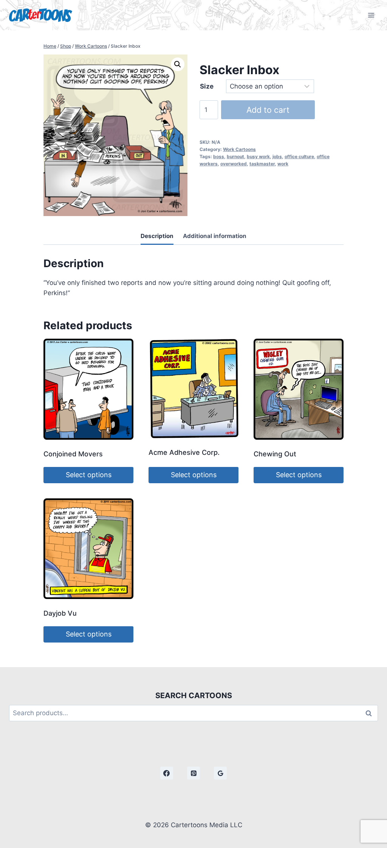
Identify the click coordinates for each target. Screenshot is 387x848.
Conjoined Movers (73, 454)
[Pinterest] (193, 773)
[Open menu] (371, 15)
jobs (277, 156)
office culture (299, 156)
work (282, 163)
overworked (233, 163)
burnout (235, 156)
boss (218, 156)
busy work (258, 156)
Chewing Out (275, 454)
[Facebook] (166, 773)
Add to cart (267, 110)
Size (207, 86)
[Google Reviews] (220, 773)
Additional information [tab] (214, 236)
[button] (177, 64)
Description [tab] (157, 236)
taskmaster (262, 163)
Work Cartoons (239, 149)
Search (371, 713)
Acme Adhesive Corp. (184, 452)
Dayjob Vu (60, 613)
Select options (88, 475)
